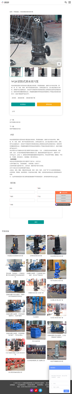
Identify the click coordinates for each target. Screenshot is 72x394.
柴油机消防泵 (31, 385)
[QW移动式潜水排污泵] (36, 244)
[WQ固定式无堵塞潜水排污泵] (15, 244)
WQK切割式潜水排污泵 (56, 256)
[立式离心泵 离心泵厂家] (56, 291)
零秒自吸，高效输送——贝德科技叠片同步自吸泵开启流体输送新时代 (15, 275)
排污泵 (14, 98)
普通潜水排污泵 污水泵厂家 (36, 293)
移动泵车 (47, 385)
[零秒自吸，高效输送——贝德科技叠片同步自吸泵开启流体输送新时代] (15, 265)
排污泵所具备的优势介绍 (15, 372)
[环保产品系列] (36, 41)
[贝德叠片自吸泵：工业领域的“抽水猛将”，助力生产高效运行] (36, 265)
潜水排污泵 (21, 98)
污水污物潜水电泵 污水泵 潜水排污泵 (15, 353)
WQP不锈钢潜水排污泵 (15, 128)
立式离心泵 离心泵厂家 (56, 300)
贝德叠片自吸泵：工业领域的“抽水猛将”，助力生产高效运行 (36, 274)
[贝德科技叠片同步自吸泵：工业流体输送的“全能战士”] (56, 327)
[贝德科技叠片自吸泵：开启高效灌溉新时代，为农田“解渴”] (15, 306)
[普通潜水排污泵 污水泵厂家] (36, 285)
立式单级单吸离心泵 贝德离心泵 (36, 360)
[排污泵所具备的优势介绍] (15, 364)
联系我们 (23, 104)
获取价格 (49, 104)
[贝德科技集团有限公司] (9, 2)
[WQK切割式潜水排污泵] (56, 245)
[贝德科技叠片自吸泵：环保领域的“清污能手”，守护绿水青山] (15, 325)
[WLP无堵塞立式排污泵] (56, 269)
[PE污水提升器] (36, 330)
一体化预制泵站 (21, 385)
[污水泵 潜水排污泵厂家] (56, 309)
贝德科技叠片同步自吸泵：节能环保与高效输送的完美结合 (15, 295)
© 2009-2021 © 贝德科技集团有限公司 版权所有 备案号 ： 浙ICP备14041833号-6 (36, 383)
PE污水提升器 (36, 341)
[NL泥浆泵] (36, 305)
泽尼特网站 (40, 385)
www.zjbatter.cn (20, 64)
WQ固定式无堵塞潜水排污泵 (15, 255)
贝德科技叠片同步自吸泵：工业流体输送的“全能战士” (57, 336)
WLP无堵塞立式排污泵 (15, 122)
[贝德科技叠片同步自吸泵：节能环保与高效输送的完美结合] (15, 286)
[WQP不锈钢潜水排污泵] (56, 350)
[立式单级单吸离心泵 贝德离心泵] (36, 352)
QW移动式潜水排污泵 (36, 255)
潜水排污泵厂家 (30, 98)
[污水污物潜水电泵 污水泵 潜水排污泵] (15, 345)
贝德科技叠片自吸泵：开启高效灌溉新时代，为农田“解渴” (15, 314)
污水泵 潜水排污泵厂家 (56, 317)
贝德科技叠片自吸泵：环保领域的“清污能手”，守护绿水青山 (15, 334)
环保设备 (16, 11)
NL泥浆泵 (36, 317)
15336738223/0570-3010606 (29, 386)
